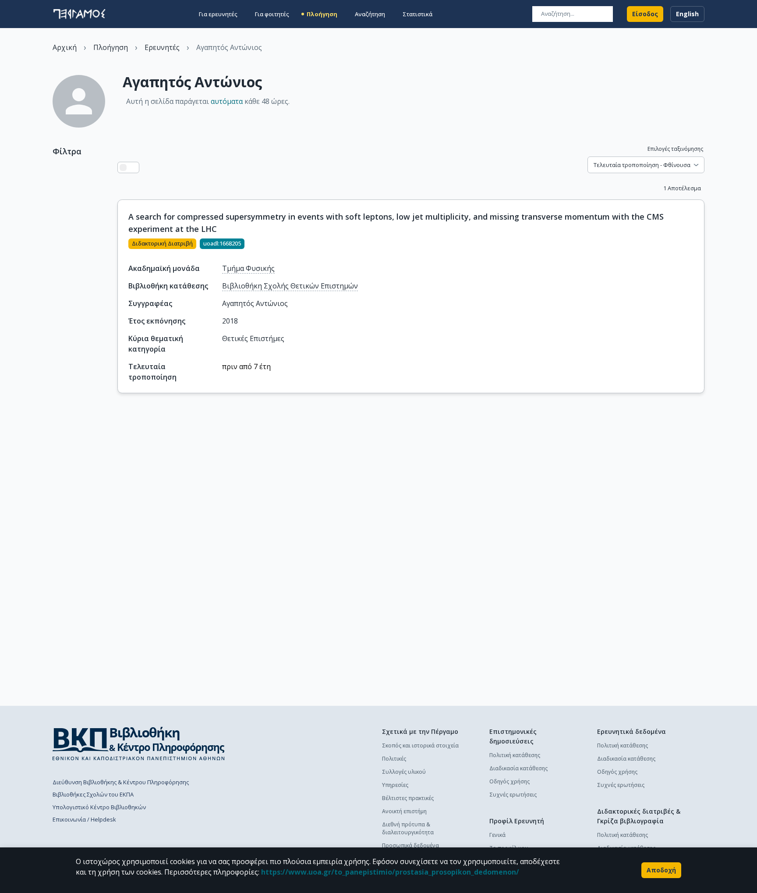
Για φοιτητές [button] (272, 14)
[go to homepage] (79, 14)
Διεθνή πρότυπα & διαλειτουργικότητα (408, 828)
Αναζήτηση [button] (370, 14)
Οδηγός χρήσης (509, 781)
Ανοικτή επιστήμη (404, 811)
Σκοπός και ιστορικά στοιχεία (420, 745)
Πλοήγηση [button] (322, 14)
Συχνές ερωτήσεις (513, 794)
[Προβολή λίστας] (123, 167)
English (687, 14)
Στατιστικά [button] (417, 14)
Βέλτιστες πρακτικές (408, 798)
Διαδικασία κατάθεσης (518, 768)
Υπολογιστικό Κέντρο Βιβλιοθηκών (99, 807)
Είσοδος (645, 14)
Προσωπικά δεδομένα (410, 845)
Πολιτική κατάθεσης (514, 755)
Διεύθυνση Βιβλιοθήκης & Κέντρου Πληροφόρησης (121, 782)
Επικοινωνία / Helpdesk (84, 819)
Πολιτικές (394, 758)
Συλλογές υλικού (404, 772)
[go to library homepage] (139, 743)
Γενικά (497, 835)
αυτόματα (227, 101)
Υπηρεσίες (395, 785)
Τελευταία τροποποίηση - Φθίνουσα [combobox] (642, 165)
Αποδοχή (661, 870)
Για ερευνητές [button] (218, 14)
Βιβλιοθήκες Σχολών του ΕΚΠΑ (93, 794)
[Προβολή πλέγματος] (133, 167)
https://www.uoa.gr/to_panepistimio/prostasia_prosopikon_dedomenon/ (390, 872)
